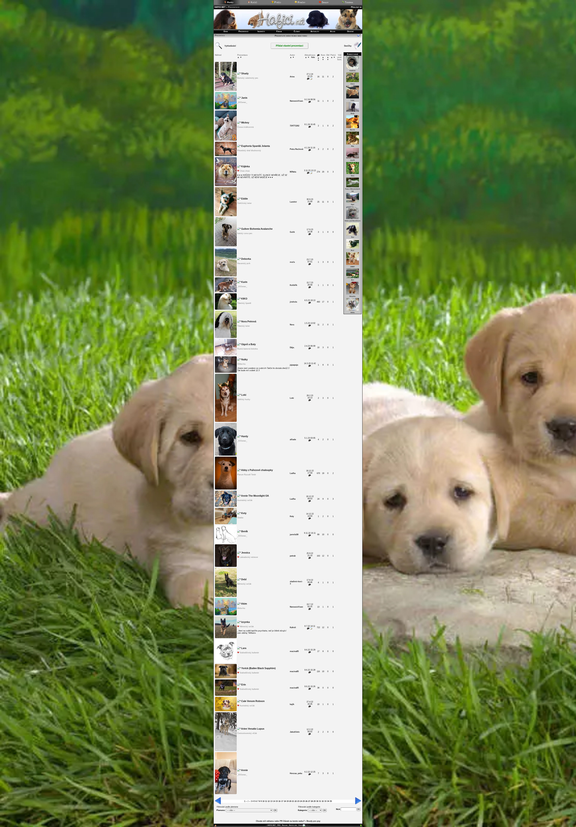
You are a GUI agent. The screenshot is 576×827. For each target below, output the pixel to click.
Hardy (244, 436)
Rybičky (301, 2)
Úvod (226, 31)
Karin (244, 282)
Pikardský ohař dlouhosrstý (249, 150)
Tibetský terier (243, 326)
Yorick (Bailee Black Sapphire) (258, 668)
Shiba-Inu (241, 364)
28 (312, 801)
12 (269, 801)
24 (301, 801)
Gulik (292, 232)
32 (323, 801)
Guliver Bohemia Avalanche (257, 229)
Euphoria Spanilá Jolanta (255, 146)
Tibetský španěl (244, 303)
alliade (293, 439)
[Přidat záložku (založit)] (215, 826)
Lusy (352, 100)
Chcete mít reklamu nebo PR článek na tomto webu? (280, 821)
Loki (243, 395)
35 (331, 801)
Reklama (285, 825)
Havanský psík (243, 263)
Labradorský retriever (249, 557)
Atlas (332, 31)
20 (290, 801)
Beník (244, 531)
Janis (244, 98)
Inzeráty (261, 31)
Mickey (245, 122)
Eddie (244, 198)
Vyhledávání (230, 46)
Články (297, 31)
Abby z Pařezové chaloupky (257, 470)
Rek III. (352, 130)
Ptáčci (277, 2)
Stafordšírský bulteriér (249, 653)
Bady (352, 113)
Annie (244, 770)
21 (293, 801)
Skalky (324, 2)
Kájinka (245, 166)
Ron (352, 237)
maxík (352, 160)
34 (328, 801)
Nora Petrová (248, 321)
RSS (278, 825)
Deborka (246, 259)
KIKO (244, 298)
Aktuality (314, 31)
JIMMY (352, 267)
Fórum (279, 31)
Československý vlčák (247, 733)
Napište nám (293, 825)
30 (317, 801)
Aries (292, 77)
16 (279, 801)
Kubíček (353, 70)
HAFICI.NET (219, 7)
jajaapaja (294, 365)
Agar (352, 204)
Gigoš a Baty (248, 344)
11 (266, 801)
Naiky (244, 359)
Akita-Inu (241, 608)
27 (309, 801)
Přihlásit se (356, 7)
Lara (243, 648)
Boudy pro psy (313, 821)
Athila (352, 312)
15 (277, 801)
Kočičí (253, 2)
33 (325, 801)
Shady (245, 73)
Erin (243, 684)
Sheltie (240, 518)
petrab (293, 556)
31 (320, 801)
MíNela (293, 172)
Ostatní (350, 31)
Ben (352, 280)
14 (274, 801)
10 (263, 801)
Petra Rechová (296, 149)
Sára (352, 176)
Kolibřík (293, 285)
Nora (292, 325)
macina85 (294, 651)
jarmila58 (294, 534)
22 (296, 801)
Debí (243, 579)
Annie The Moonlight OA (255, 495)
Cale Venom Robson (253, 701)
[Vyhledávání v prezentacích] (218, 49)
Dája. (292, 347)
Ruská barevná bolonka (247, 349)
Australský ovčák (244, 500)
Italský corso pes (244, 233)
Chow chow (245, 171)
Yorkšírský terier (244, 203)
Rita (352, 146)
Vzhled (300, 825)
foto (313, 57)
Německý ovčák (244, 584)
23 (298, 801)
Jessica (245, 552)
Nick (338, 809)
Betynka (353, 296)
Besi (352, 250)
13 (271, 801)
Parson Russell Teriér (246, 474)
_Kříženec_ (242, 102)
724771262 (294, 126)
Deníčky (347, 46)
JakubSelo (295, 732)
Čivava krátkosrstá (245, 127)
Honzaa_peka (296, 773)
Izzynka (245, 622)
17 (282, 801)
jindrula (293, 302)
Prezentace (243, 31)
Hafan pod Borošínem (352, 221)
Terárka (348, 2)
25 (304, 801)
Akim (244, 603)
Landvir (293, 202)
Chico (352, 84)
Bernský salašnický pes (247, 78)
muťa (292, 262)
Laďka (293, 473)
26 (306, 801)
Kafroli (293, 627)
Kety (243, 513)
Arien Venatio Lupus (252, 728)
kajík (292, 704)
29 (315, 801)
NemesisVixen (296, 101)
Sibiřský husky (243, 399)
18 (285, 801)
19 (287, 801)
